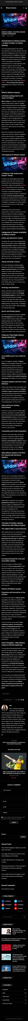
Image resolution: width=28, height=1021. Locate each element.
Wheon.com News (14, 1003)
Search (4, 834)
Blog (14, 993)
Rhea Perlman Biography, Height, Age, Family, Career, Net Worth (19, 931)
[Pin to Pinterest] (21, 699)
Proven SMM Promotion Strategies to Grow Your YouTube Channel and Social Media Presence (13, 876)
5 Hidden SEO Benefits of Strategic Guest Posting (18, 947)
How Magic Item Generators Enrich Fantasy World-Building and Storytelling (14, 939)
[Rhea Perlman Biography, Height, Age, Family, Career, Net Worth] (6, 931)
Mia (4, 36)
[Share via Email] (23, 699)
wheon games (6, 693)
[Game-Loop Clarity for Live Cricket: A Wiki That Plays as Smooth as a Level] (14, 761)
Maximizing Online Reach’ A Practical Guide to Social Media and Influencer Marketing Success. (14, 868)
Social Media (14, 1000)
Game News (14, 996)
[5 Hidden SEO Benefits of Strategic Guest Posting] (6, 947)
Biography (14, 989)
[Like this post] (16, 699)
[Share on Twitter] (19, 700)
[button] (3, 765)
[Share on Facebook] (18, 699)
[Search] (23, 8)
